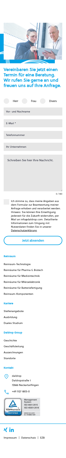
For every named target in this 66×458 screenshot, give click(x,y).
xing (6, 430)
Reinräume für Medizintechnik (22, 276)
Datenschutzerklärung (24, 230)
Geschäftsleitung (14, 346)
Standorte (10, 358)
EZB (42, 437)
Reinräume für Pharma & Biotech (23, 270)
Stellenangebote (14, 311)
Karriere (8, 303)
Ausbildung (10, 317)
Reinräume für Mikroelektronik (22, 282)
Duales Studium (13, 323)
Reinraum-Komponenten (18, 294)
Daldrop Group (13, 332)
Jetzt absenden (33, 240)
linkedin (11, 430)
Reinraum (10, 256)
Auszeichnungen (13, 352)
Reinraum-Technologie (17, 264)
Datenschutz (28, 437)
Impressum (10, 437)
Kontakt (8, 368)
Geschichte (10, 340)
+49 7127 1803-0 (21, 391)
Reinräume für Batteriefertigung (23, 288)
